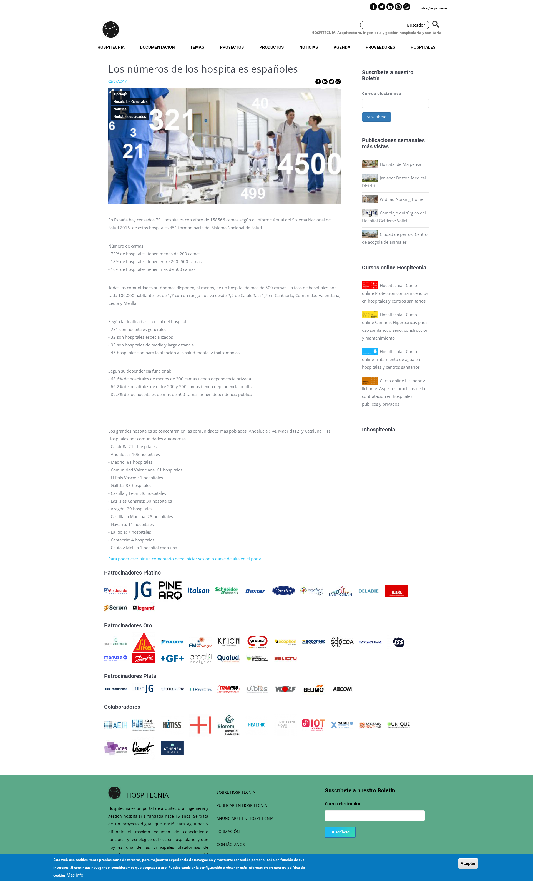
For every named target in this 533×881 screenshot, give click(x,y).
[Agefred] (311, 590)
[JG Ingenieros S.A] (143, 590)
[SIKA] (143, 641)
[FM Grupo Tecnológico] (200, 641)
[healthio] (256, 724)
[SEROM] (115, 607)
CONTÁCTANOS (231, 844)
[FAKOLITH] (257, 658)
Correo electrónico (381, 93)
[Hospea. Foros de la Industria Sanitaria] (200, 724)
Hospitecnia (111, 47)
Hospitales (423, 47)
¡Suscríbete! (377, 116)
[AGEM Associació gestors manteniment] (143, 724)
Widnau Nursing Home (401, 199)
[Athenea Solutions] (172, 747)
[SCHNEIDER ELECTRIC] (226, 590)
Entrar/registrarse (433, 8)
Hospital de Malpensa (400, 164)
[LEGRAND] (143, 607)
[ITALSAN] (198, 590)
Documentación (157, 47)
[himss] (172, 724)
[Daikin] (172, 641)
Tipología (121, 94)
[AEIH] (115, 724)
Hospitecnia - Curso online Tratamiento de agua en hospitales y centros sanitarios (391, 359)
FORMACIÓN (228, 831)
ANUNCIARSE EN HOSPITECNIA (245, 818)
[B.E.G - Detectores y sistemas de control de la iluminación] (396, 590)
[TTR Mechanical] (200, 688)
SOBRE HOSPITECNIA (236, 792)
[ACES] (115, 747)
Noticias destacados (130, 117)
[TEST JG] (143, 688)
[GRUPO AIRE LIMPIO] (115, 641)
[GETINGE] (172, 688)
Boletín (370, 78)
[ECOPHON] (285, 641)
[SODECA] (342, 641)
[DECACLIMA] (370, 641)
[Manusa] (115, 658)
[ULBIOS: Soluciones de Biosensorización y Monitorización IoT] (257, 688)
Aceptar (468, 863)
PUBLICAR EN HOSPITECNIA (242, 805)
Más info (75, 875)
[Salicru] (285, 658)
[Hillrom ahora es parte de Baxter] (255, 590)
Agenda (342, 47)
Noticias (308, 47)
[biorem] (228, 724)
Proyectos (232, 47)
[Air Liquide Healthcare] (115, 590)
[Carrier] (283, 590)
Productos (271, 47)
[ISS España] (398, 641)
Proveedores (380, 47)
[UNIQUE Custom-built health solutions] (398, 724)
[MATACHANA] (115, 688)
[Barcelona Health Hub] (370, 724)
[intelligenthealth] (285, 724)
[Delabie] (368, 590)
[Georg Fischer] (172, 658)
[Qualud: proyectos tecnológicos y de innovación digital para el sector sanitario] (228, 658)
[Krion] (228, 641)
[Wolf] (285, 688)
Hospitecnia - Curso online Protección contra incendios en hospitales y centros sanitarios (395, 293)
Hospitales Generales (131, 102)
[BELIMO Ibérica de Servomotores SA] (313, 688)
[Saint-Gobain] (340, 590)
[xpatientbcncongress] (341, 724)
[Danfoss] (143, 658)
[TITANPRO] (228, 688)
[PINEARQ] (170, 590)
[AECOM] (342, 688)
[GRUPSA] (257, 641)
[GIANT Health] (143, 747)
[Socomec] (313, 641)
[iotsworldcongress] (313, 724)
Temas (197, 47)
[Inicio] (110, 29)
